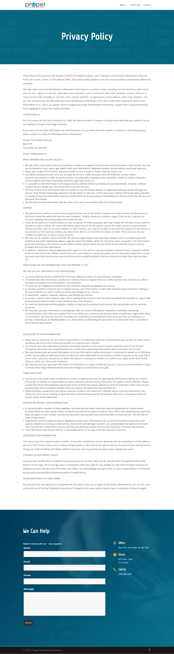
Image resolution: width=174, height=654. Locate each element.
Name (28, 547)
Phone (28, 575)
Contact (147, 5)
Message (30, 589)
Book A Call (135, 5)
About (122, 5)
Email (27, 561)
